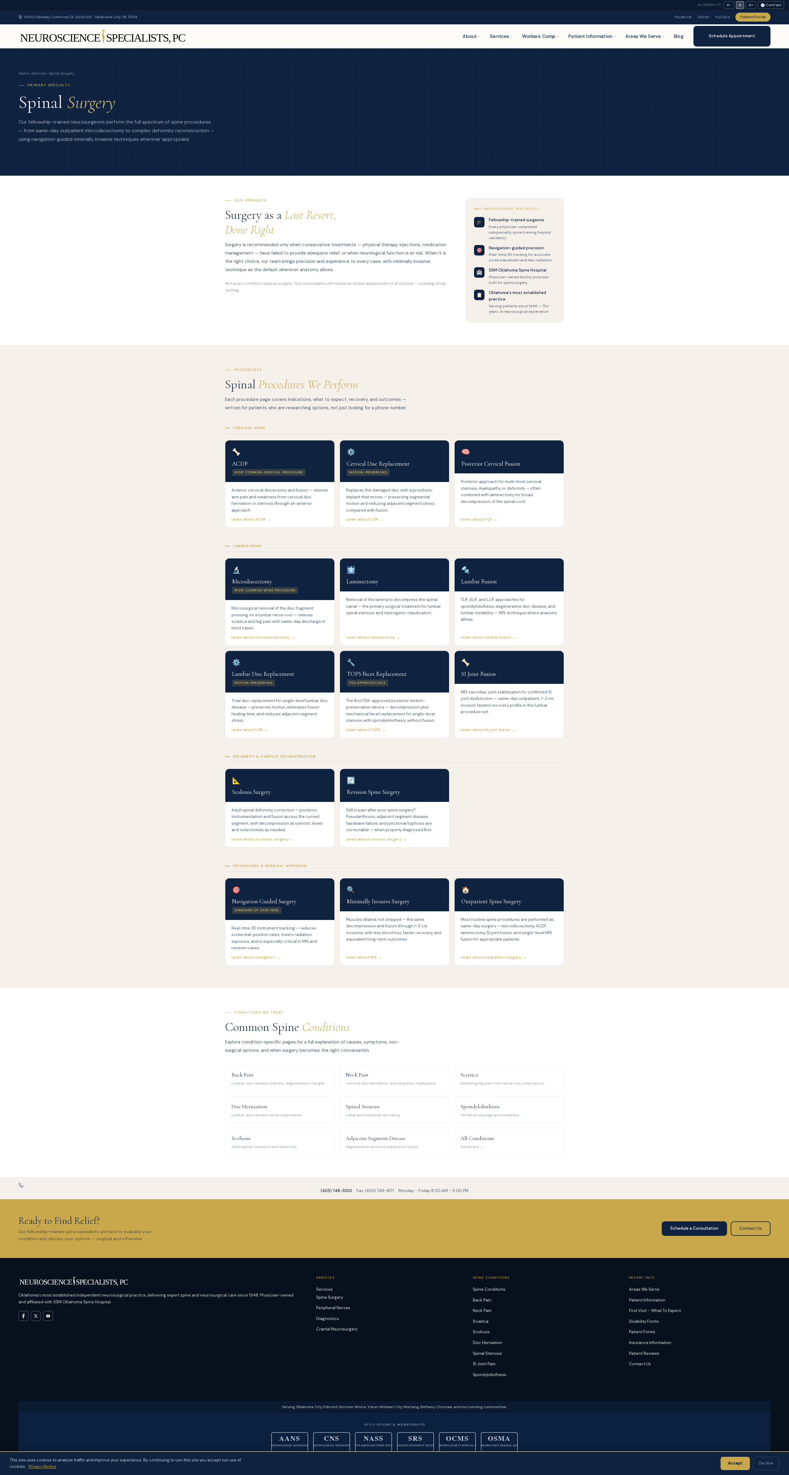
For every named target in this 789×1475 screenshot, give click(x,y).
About (470, 36)
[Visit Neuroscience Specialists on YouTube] (48, 1316)
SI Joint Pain (484, 1364)
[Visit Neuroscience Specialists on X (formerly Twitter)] (36, 1316)
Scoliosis (481, 1331)
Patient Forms (642, 1331)
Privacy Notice (42, 1466)
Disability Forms (644, 1321)
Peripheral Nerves (333, 1307)
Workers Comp (538, 36)
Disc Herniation (487, 1342)
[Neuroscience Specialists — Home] (103, 36)
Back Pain (482, 1300)
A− (729, 4)
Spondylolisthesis (489, 1374)
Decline (766, 1463)
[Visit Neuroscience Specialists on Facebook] (23, 1316)
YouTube (722, 16)
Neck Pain (482, 1310)
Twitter (703, 16)
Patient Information (590, 36)
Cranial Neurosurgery (337, 1329)
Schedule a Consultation (694, 1228)
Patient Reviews (644, 1353)
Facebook (683, 16)
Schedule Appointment (732, 36)
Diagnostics (327, 1318)
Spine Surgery (329, 1297)
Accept (735, 1463)
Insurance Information (650, 1342)
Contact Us (750, 1228)
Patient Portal (753, 16)
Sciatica (481, 1321)
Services (499, 36)
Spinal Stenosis (487, 1353)
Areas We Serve (643, 36)
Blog (679, 36)
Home (23, 73)
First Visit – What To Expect (655, 1310)
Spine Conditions (489, 1289)
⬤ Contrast (771, 4)
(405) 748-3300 (336, 1190)
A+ (751, 4)
